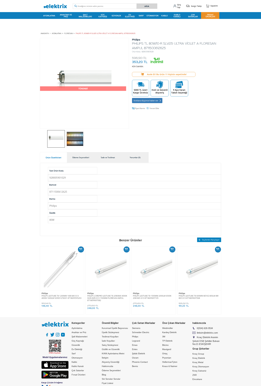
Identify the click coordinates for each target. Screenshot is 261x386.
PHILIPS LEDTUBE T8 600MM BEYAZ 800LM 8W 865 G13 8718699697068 (198, 297)
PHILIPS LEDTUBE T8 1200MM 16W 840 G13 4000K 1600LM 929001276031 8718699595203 (61, 297)
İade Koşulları (108, 341)
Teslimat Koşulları (110, 336)
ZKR (194, 375)
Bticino (165, 345)
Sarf (141, 15)
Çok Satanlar (193, 15)
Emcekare (197, 379)
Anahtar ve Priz (66, 15)
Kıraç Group (198, 354)
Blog (104, 374)
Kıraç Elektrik (198, 358)
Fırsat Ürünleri (210, 15)
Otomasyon (152, 15)
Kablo (164, 15)
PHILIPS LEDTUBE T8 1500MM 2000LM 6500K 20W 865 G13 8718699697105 (152, 297)
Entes (134, 349)
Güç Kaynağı (102, 15)
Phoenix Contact (140, 362)
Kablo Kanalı (177, 15)
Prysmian (166, 358)
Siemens (136, 328)
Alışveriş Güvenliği (110, 362)
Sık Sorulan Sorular (111, 379)
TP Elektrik (167, 341)
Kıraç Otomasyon (200, 366)
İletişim (105, 358)
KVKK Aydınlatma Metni (113, 353)
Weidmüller (167, 328)
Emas (134, 345)
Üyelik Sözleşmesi (110, 332)
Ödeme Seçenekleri (111, 370)
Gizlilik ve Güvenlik (111, 349)
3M (163, 336)
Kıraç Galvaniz (199, 371)
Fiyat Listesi (107, 383)
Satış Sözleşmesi (110, 345)
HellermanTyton (169, 362)
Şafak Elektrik (138, 353)
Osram (135, 358)
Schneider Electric (140, 332)
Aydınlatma (49, 15)
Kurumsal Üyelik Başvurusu (115, 328)
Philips (45, 293)
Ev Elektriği (130, 15)
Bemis (135, 366)
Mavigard (166, 349)
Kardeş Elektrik (169, 332)
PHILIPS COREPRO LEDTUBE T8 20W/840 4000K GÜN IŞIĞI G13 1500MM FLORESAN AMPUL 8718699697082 (107, 298)
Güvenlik (116, 15)
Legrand (136, 341)
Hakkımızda (107, 366)
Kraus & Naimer (169, 366)
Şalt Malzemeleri (85, 15)
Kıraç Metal (197, 362)
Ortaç (165, 353)
